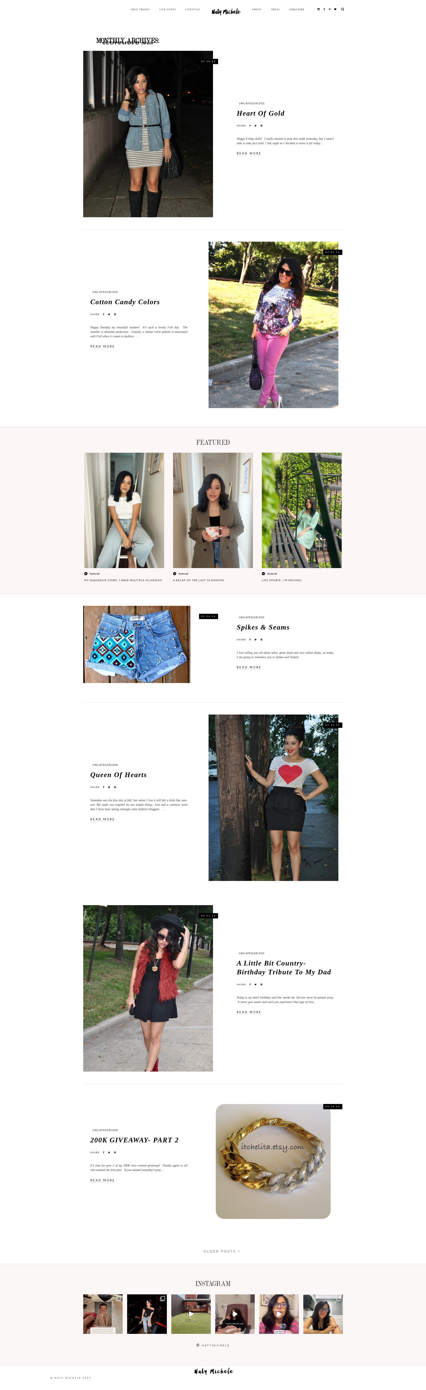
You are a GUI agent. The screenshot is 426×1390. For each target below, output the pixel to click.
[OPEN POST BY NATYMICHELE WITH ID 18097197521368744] (103, 1314)
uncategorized (252, 103)
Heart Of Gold (261, 113)
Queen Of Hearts (118, 775)
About (257, 9)
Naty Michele (226, 13)
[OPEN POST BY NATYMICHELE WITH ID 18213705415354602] (147, 1314)
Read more (249, 153)
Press (275, 9)
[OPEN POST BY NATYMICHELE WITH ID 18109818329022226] (279, 1314)
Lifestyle (192, 9)
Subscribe (297, 9)
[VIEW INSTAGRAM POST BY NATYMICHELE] (118, 1330)
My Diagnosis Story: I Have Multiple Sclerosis (123, 580)
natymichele (103, 1298)
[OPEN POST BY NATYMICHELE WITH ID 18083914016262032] (191, 1314)
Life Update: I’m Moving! (282, 580)
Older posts (219, 1251)
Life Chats (168, 9)
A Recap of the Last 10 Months (198, 580)
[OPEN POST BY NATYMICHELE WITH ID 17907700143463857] (235, 1314)
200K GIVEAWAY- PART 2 (134, 1140)
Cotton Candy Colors (125, 302)
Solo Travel (140, 9)
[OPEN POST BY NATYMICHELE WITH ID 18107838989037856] (323, 1314)
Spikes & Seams (263, 627)
